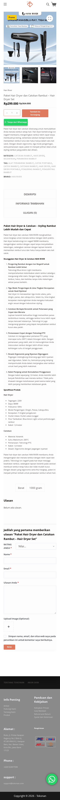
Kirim (9, 647)
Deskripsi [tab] (30, 194)
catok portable (43, 163)
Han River (8, 90)
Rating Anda (8, 546)
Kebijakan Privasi (41, 708)
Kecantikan (10, 158)
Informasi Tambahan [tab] (30, 203)
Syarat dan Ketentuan (43, 717)
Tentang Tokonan (14, 682)
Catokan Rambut (23, 155)
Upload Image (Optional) (16, 618)
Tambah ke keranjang (35, 113)
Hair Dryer (39, 155)
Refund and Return (42, 714)
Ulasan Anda (11, 582)
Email (7, 568)
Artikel (6, 706)
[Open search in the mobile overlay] (48, 4)
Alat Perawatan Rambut (21, 163)
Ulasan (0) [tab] (30, 212)
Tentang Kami (10, 712)
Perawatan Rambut (27, 158)
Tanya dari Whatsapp (17, 122)
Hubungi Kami (10, 709)
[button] (30, 122)
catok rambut (11, 166)
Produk (7, 715)
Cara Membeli (40, 711)
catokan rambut (29, 166)
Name (8, 554)
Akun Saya (33, 682)
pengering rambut (31, 169)
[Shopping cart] (53, 4)
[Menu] (5, 4)
